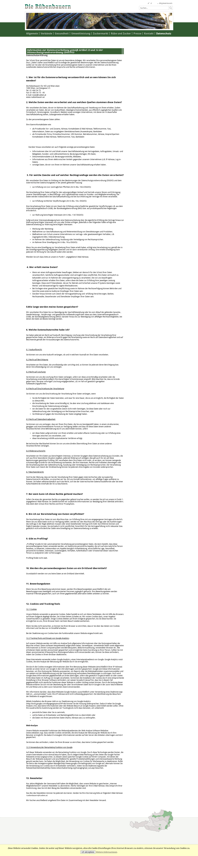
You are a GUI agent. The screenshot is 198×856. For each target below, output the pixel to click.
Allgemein (32, 33)
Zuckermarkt (100, 33)
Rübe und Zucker (121, 33)
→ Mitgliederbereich (164, 3)
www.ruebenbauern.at (35, 97)
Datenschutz (163, 33)
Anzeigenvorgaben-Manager (49, 763)
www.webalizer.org (34, 733)
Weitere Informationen (106, 852)
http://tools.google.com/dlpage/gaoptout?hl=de (46, 703)
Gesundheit (62, 33)
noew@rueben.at (39, 95)
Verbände (46, 33)
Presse (137, 33)
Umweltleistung (80, 33)
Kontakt (149, 33)
